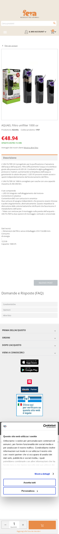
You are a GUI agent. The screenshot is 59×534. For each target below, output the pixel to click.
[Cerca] (54, 23)
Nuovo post (46, 282)
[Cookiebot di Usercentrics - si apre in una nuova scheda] (43, 426)
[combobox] (28, 23)
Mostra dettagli (42, 474)
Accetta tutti (29, 482)
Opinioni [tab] (6, 310)
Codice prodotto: (28, 129)
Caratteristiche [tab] (9, 304)
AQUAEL (15, 130)
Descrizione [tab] (9, 157)
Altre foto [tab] (7, 315)
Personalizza (27, 491)
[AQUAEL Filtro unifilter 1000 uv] (29, 84)
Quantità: (13, 527)
